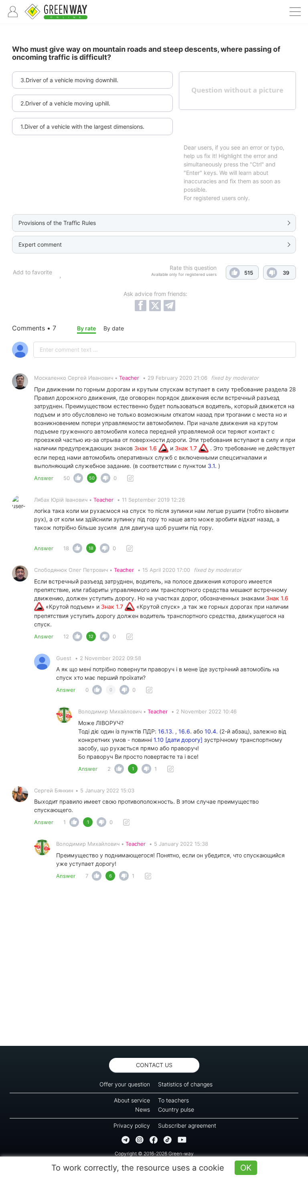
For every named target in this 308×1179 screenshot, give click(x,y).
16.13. (166, 731)
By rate (86, 328)
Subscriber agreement (187, 1125)
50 (66, 478)
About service (132, 1100)
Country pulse (176, 1109)
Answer (43, 478)
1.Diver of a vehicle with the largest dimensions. (82, 126)
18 (66, 548)
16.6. (185, 731)
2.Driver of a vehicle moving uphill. (65, 103)
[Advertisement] (154, 966)
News (142, 1109)
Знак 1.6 (146, 448)
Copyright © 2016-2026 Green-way (154, 1154)
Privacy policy (131, 1125)
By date (113, 328)
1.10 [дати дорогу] (178, 739)
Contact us (154, 1065)
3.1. (212, 465)
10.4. (211, 731)
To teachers (173, 1100)
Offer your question (124, 1084)
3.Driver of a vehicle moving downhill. (69, 80)
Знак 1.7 (187, 448)
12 (66, 636)
